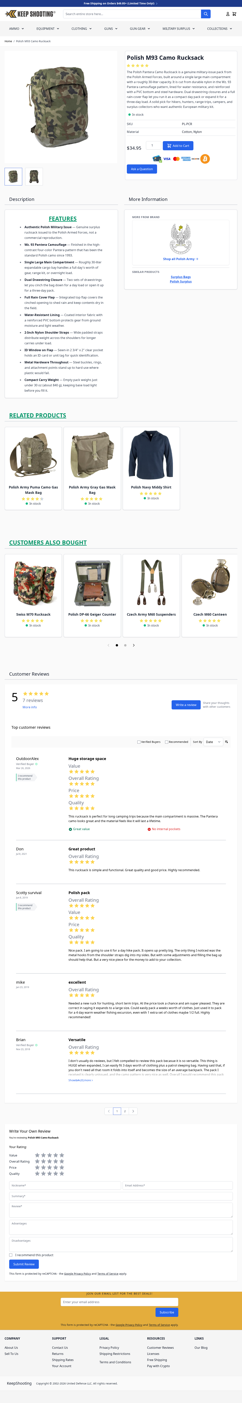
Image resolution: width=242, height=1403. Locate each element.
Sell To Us (11, 1354)
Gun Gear (137, 29)
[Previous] (108, 1111)
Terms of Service (107, 1273)
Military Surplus (176, 29)
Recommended (178, 742)
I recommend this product (34, 1255)
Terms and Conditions (115, 1362)
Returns (58, 1354)
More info (30, 707)
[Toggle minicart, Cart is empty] (234, 14)
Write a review (186, 705)
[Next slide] (134, 645)
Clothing (79, 29)
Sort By (197, 742)
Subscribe (167, 1312)
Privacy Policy (109, 1348)
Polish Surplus (181, 281)
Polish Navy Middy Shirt (151, 487)
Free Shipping (157, 1360)
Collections (217, 29)
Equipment (46, 29)
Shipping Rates (63, 1360)
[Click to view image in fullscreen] (61, 107)
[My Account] (228, 14)
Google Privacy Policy (77, 1273)
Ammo (14, 29)
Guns (108, 29)
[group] (138, 65)
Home (8, 41)
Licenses (153, 1354)
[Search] (206, 14)
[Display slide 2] (125, 645)
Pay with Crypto (158, 1366)
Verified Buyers (151, 742)
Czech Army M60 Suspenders (151, 614)
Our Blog (201, 1348)
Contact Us (60, 1348)
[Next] (133, 1111)
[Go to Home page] (30, 14)
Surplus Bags (181, 277)
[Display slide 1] (117, 645)
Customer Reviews (160, 1348)
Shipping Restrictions (114, 1354)
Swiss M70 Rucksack (33, 614)
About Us (11, 1348)
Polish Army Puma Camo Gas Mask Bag (33, 490)
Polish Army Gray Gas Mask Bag (92, 490)
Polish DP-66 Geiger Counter (92, 614)
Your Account (61, 1366)
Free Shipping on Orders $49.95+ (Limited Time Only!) (119, 3)
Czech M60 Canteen (210, 614)
